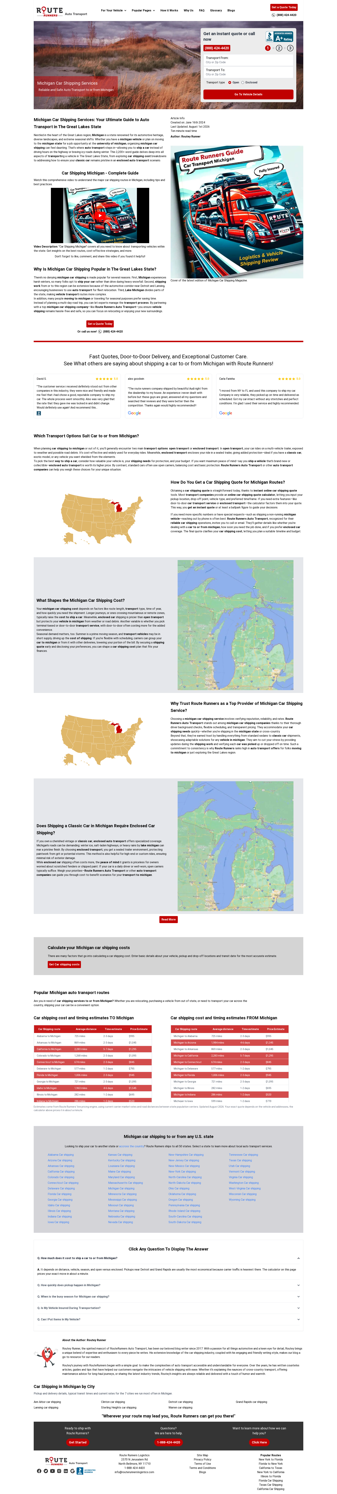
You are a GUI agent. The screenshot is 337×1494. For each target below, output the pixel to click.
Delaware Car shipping (61, 1188)
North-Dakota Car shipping (184, 1182)
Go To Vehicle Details (248, 94)
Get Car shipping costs (64, 964)
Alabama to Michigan (49, 1036)
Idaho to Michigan (47, 1088)
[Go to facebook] (39, 1471)
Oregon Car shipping (180, 1199)
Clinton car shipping (113, 1402)
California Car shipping (61, 1171)
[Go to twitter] (45, 1471)
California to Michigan (49, 1049)
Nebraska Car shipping (121, 1216)
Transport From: (217, 58)
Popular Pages (141, 10)
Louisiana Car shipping (121, 1166)
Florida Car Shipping (271, 1480)
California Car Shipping (270, 1489)
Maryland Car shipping (121, 1177)
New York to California (270, 1472)
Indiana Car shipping (60, 1216)
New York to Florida (271, 1459)
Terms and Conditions (202, 1468)
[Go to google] (72, 1471)
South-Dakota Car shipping (184, 1222)
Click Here (259, 1442)
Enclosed (251, 82)
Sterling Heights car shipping (118, 1407)
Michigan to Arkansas (186, 1049)
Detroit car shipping (180, 1402)
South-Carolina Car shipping (185, 1216)
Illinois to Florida (271, 1476)
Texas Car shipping (240, 1160)
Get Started (78, 1442)
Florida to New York (271, 1463)
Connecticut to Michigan (51, 1062)
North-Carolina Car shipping (185, 1177)
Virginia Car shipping (241, 1177)
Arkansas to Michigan (49, 1042)
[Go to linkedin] (65, 1471)
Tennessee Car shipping (243, 1154)
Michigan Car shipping (121, 1188)
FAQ (201, 10)
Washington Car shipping (244, 1182)
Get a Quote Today (284, 7)
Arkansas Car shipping (61, 1166)
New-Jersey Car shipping (183, 1160)
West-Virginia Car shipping (245, 1188)
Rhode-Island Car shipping (184, 1211)
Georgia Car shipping (60, 1199)
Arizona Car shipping (60, 1160)
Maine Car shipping (119, 1171)
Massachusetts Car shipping (125, 1182)
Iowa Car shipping (58, 1222)
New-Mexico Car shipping (184, 1166)
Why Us (188, 10)
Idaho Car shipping (59, 1205)
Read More (168, 919)
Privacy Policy (202, 1459)
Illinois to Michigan (47, 1094)
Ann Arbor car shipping (47, 1402)
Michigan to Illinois (184, 1088)
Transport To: (215, 70)
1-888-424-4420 (168, 1442)
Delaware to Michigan (49, 1068)
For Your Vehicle (112, 10)
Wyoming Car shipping (242, 1199)
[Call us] (273, 15)
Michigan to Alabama (185, 1036)
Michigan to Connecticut (187, 1062)
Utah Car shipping (239, 1166)
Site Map (202, 1455)
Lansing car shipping (46, 1407)
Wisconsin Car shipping (243, 1194)
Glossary (216, 10)
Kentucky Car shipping (121, 1160)
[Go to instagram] (59, 1471)
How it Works (169, 10)
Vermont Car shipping (242, 1171)
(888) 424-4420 (217, 48)
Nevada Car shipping (120, 1222)
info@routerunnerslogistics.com (134, 1472)
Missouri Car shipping (121, 1205)
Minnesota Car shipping (122, 1194)
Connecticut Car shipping (63, 1182)
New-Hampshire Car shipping (186, 1154)
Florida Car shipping (59, 1194)
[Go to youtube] (52, 1471)
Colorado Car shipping (61, 1177)
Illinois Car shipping (59, 1211)
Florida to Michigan (47, 1075)
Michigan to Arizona (185, 1042)
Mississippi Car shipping (122, 1199)
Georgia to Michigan (48, 1081)
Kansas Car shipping (120, 1154)
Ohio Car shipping (178, 1188)
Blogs (231, 10)
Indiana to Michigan (48, 1101)
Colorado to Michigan (49, 1055)
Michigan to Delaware (186, 1068)
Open (236, 82)
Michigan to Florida (184, 1075)
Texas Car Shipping (270, 1484)
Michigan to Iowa (183, 1101)
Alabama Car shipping (61, 1154)
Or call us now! (100, 331)
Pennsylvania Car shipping (184, 1205)
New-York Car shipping (182, 1171)
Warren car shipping (180, 1407)
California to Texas (270, 1468)
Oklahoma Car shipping (182, 1194)
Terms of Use (202, 1463)
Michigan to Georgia (185, 1081)
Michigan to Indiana (185, 1094)
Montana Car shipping (121, 1211)
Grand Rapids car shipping (251, 1402)
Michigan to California (186, 1055)
